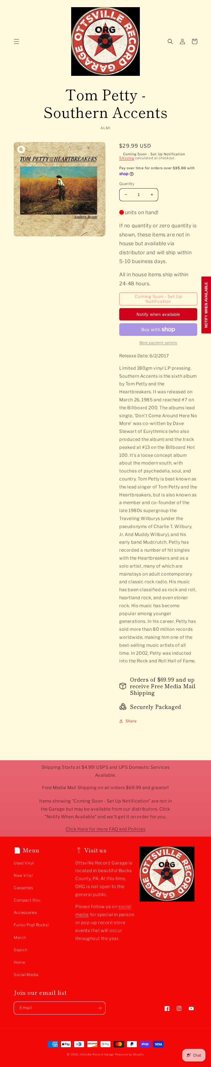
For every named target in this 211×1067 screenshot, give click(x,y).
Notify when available (158, 314)
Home (19, 962)
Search (20, 949)
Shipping (126, 158)
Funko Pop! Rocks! (31, 924)
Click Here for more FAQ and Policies (106, 829)
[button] (16, 41)
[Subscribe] (99, 1008)
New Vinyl (23, 875)
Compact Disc (27, 900)
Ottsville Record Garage (97, 1054)
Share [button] (131, 720)
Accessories (25, 912)
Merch (20, 937)
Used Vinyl (24, 863)
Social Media (26, 974)
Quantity (126, 183)
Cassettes (23, 887)
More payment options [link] (158, 343)
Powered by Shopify (129, 1054)
